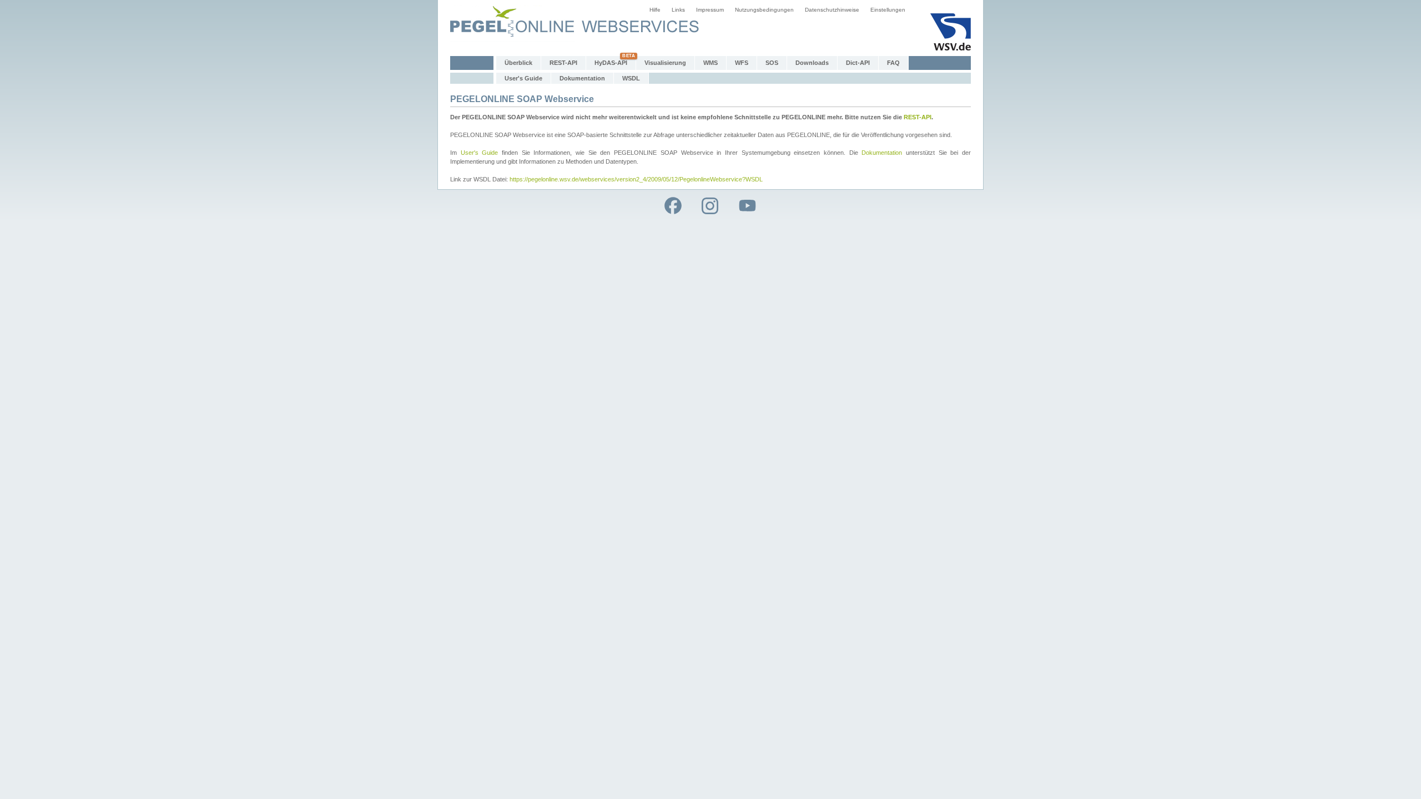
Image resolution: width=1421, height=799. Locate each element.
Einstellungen (887, 10)
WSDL (631, 78)
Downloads (812, 62)
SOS (771, 62)
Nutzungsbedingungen (764, 10)
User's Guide (523, 78)
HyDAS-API (610, 62)
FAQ (893, 62)
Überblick (518, 62)
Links (678, 10)
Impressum (710, 10)
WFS (741, 62)
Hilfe (655, 10)
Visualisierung (665, 62)
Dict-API (858, 62)
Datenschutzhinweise (832, 10)
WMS (710, 62)
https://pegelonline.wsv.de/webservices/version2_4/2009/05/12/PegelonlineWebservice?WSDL (636, 179)
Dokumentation (582, 78)
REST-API (563, 62)
